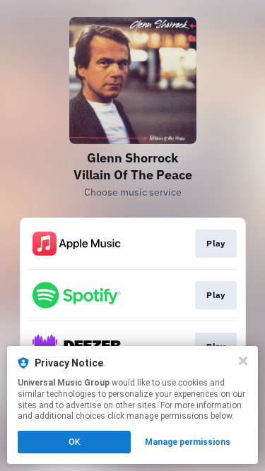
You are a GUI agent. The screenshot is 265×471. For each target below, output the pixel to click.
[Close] (243, 361)
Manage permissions (187, 442)
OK (74, 442)
